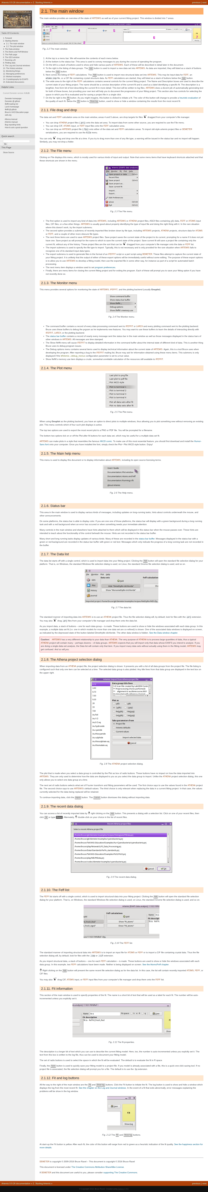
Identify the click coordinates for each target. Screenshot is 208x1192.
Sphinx (121, 1189)
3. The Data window (11, 49)
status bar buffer (58, 336)
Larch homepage (12, 107)
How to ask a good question (16, 127)
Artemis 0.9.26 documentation (16, 2)
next (204, 2)
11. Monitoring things (11, 71)
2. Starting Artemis (42, 2)
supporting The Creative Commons (120, 1172)
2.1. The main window (15, 44)
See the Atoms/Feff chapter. (155, 964)
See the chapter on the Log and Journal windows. (103, 1088)
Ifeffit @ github (11, 109)
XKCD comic (106, 441)
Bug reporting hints (13, 125)
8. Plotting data (9, 63)
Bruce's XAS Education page (17, 112)
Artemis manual (11, 122)
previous (196, 2)
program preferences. (105, 267)
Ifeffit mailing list (11, 104)
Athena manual (11, 119)
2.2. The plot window (14, 46)
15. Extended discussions (13, 82)
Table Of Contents (10, 33)
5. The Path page (10, 55)
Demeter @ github (12, 101)
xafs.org (8, 115)
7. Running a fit (9, 60)
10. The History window (12, 68)
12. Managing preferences (14, 74)
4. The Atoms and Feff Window (15, 52)
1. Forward (7, 38)
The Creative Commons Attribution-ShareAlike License (97, 1167)
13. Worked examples (12, 76)
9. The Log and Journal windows (16, 66)
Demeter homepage (13, 98)
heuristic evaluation (189, 98)
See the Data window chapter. (163, 633)
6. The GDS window (11, 57)
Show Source (8, 152)
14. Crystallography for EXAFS (15, 79)
